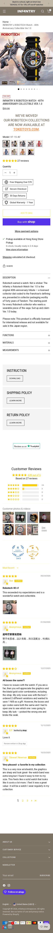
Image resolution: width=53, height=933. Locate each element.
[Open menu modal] (4, 11)
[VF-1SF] (22, 152)
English (6, 904)
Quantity (7, 166)
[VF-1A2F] (14, 152)
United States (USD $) (25, 904)
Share (9, 266)
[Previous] (4, 3)
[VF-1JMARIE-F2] (39, 143)
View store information (17, 249)
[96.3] (33, 551)
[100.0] (18, 551)
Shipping (7, 257)
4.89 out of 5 (34, 475)
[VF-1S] (22, 143)
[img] (10, 576)
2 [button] (22, 800)
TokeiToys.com (26, 129)
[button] (10, 160)
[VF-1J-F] (30, 143)
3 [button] (27, 800)
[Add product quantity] (14, 173)
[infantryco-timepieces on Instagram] (9, 886)
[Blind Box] (30, 152)
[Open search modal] (42, 11)
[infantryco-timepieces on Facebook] (4, 886)
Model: (11, 137)
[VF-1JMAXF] (6, 152)
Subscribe (45, 875)
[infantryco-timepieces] (26, 11)
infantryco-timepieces (27, 909)
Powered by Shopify (11, 914)
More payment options (26, 231)
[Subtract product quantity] (5, 173)
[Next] (48, 3)
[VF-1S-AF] (6, 143)
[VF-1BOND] (14, 143)
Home (6, 22)
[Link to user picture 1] (10, 607)
